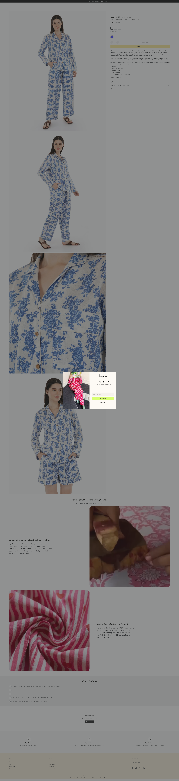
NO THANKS (102, 402)
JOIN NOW (103, 398)
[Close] (114, 374)
